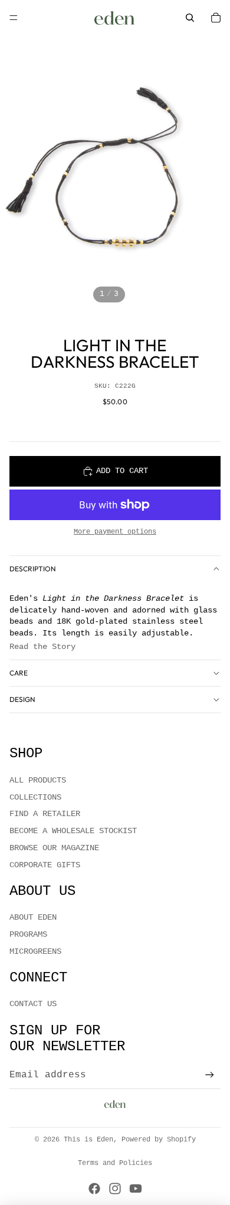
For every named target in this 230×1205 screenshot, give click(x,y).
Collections (35, 797)
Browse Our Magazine (54, 848)
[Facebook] (94, 1188)
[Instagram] (115, 1188)
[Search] (190, 18)
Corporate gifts (44, 865)
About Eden (33, 917)
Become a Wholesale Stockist (73, 830)
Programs (28, 934)
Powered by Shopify (158, 1140)
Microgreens (35, 951)
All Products (37, 780)
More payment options (115, 532)
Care (18, 672)
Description (32, 568)
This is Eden (88, 1140)
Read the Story (42, 646)
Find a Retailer (44, 813)
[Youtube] (136, 1188)
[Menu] (13, 17)
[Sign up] (210, 1075)
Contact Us (33, 1003)
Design (22, 699)
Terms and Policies (115, 1163)
